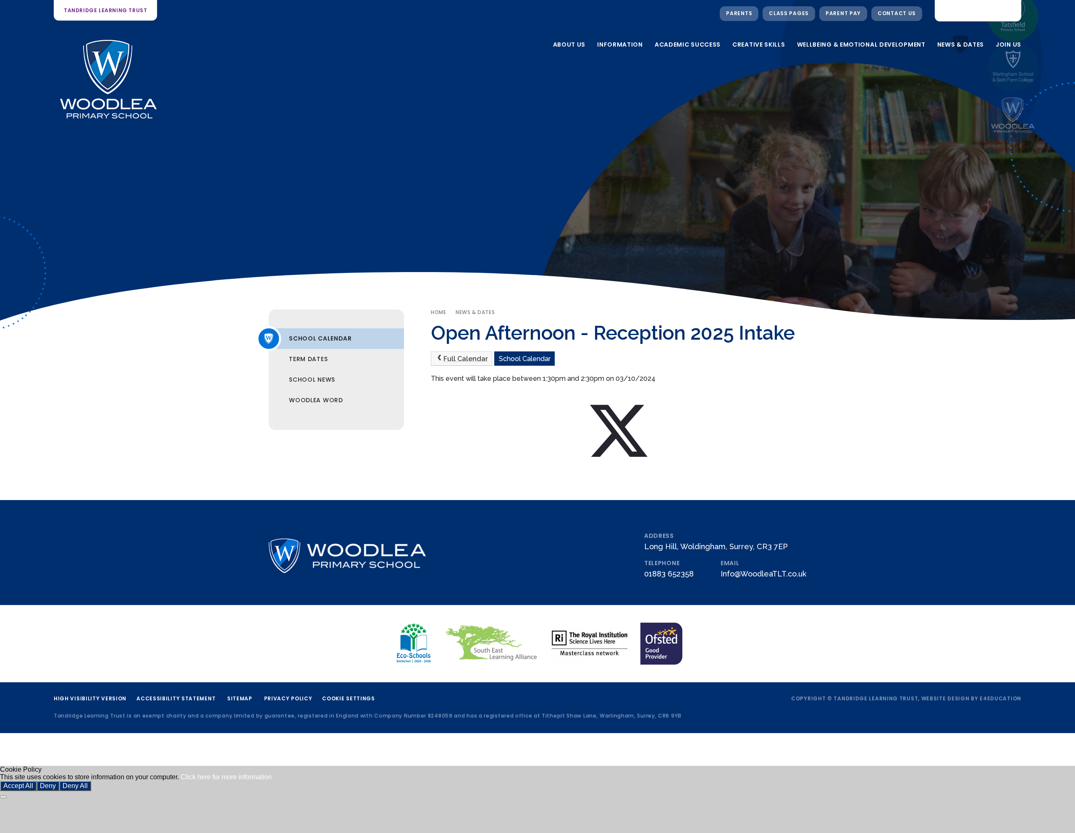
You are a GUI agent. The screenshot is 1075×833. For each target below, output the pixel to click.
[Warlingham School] (1013, 67)
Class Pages (789, 13)
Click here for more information (226, 777)
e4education (1000, 698)
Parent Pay (843, 13)
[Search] (1008, 10)
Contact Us (897, 13)
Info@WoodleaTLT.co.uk (763, 573)
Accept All (18, 785)
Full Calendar (465, 359)
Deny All (75, 785)
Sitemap (239, 698)
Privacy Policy (288, 698)
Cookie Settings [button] (348, 698)
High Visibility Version (90, 698)
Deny (48, 785)
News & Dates (475, 312)
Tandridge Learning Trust (105, 10)
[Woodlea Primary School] (1013, 117)
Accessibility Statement (175, 698)
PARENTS (739, 13)
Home (438, 312)
